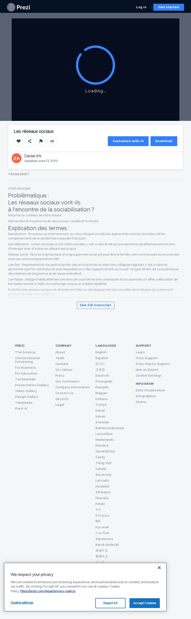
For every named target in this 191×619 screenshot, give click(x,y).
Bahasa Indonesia (110, 428)
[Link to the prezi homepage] (18, 7)
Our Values (64, 369)
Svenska (102, 422)
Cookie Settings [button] (149, 375)
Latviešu (102, 480)
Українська (104, 539)
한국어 (100, 364)
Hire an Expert (147, 369)
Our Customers (67, 381)
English (101, 352)
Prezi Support (147, 358)
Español (102, 358)
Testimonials (25, 379)
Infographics (146, 396)
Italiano (102, 399)
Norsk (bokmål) (107, 544)
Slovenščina (105, 451)
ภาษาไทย (102, 533)
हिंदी (98, 521)
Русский (102, 527)
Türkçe (101, 404)
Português (104, 381)
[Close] (159, 568)
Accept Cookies (144, 603)
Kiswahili (102, 486)
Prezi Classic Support (153, 364)
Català (101, 469)
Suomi (100, 416)
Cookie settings (22, 602)
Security (62, 399)
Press (60, 375)
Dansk (100, 410)
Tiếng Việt (104, 463)
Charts (141, 402)
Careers (61, 364)
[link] (18, 7)
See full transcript (95, 305)
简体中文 (102, 550)
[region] (85, 587)
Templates (24, 402)
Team (60, 358)
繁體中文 (102, 556)
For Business (25, 367)
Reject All (110, 603)
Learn (140, 352)
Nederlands (105, 439)
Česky (100, 457)
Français (102, 387)
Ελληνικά (102, 515)
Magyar (101, 393)
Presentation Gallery (32, 385)
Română (102, 445)
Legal (59, 404)
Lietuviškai (104, 434)
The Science (25, 352)
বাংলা (98, 509)
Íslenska (102, 498)
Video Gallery (26, 391)
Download (163, 141)
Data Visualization (150, 390)
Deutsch (102, 375)
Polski (100, 504)
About (60, 352)
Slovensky (104, 474)
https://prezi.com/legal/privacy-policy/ (47, 591)
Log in (141, 7)
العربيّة (100, 562)
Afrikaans (103, 492)
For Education (26, 373)
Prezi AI (21, 408)
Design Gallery (26, 397)
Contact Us (64, 393)
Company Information (72, 387)
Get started (168, 7)
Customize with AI (128, 141)
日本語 (100, 369)
